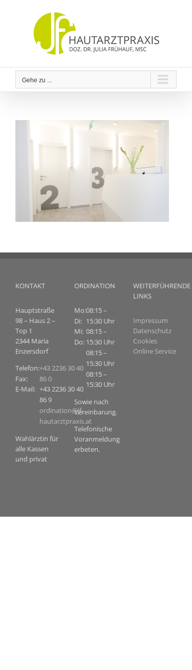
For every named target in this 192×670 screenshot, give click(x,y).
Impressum (150, 320)
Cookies (145, 340)
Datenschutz (152, 330)
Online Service (154, 351)
